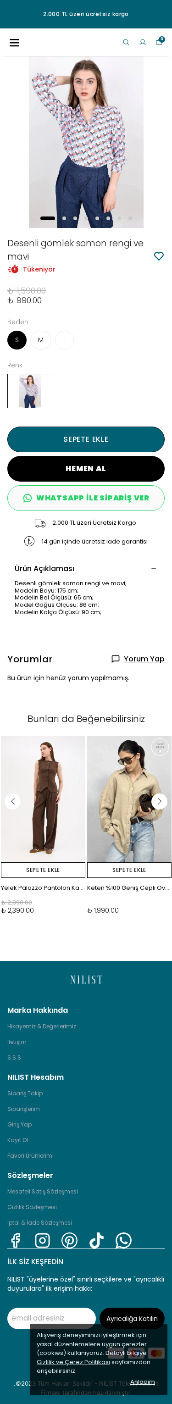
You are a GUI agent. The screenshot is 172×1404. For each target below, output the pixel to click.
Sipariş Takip (25, 1093)
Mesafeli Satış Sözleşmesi (42, 1191)
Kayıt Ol (17, 1140)
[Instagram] (42, 1240)
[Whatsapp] (124, 1240)
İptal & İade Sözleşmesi (39, 1222)
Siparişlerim (23, 1109)
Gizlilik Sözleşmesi (32, 1207)
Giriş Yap (19, 1124)
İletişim (17, 1042)
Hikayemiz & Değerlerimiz (41, 1026)
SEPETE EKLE (86, 439)
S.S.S (14, 1057)
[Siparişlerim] (142, 42)
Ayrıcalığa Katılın (132, 1318)
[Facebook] (15, 1240)
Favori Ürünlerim (29, 1156)
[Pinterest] (69, 1240)
